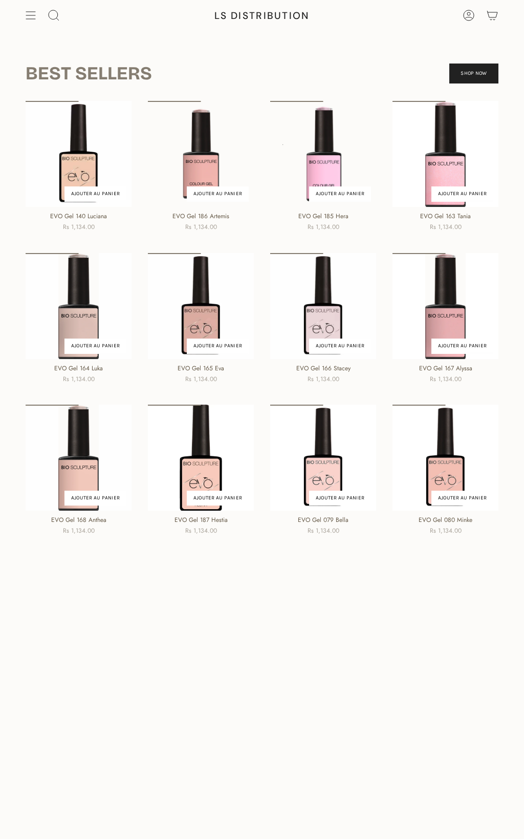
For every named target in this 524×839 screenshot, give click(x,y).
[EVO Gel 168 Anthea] (79, 458)
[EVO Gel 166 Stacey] (323, 306)
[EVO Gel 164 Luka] (79, 306)
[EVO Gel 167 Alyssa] (445, 306)
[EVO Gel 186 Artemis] (201, 154)
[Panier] (492, 15)
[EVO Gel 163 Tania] (445, 154)
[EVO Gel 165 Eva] (201, 306)
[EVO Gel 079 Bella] (323, 458)
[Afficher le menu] (30, 15)
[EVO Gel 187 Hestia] (201, 458)
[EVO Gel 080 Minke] (445, 458)
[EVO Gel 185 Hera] (323, 154)
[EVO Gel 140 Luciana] (79, 154)
